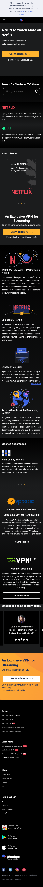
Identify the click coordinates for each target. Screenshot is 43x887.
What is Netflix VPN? (8, 750)
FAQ (3, 801)
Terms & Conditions (7, 809)
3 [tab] (25, 204)
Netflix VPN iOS (6, 723)
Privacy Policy (6, 813)
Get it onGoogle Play (13, 837)
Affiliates (4, 782)
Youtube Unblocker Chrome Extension (13, 727)
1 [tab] (18, 204)
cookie (23, 11)
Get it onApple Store (12, 847)
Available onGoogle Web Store (15, 827)
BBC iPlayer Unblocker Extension (11, 731)
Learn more (36, 383)
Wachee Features (7, 778)
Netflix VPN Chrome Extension (11, 715)
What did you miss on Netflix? (10, 758)
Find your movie (14, 91)
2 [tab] (21, 204)
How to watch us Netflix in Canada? (12, 746)
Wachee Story (6, 775)
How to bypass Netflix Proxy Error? (12, 754)
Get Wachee (20, 53)
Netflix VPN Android (7, 719)
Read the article (21, 541)
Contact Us (5, 805)
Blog (3, 786)
